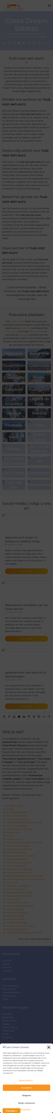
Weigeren (26, 1095)
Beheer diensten (26, 1080)
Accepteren (26, 1088)
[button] (48, 1047)
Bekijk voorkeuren (26, 1103)
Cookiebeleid (25, 1109)
